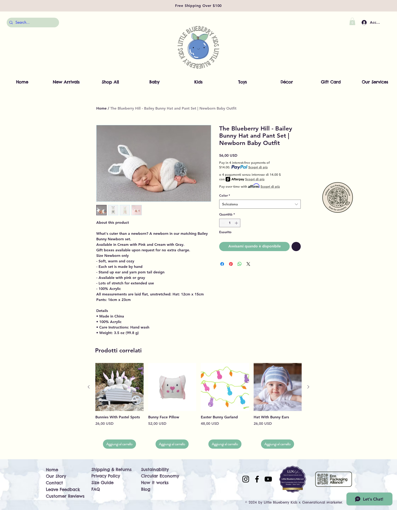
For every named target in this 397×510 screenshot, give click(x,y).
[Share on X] (248, 264)
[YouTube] (268, 479)
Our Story (56, 476)
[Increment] (237, 223)
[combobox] (260, 204)
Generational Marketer (322, 502)
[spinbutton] (230, 223)
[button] (352, 21)
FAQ (95, 489)
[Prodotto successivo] (308, 387)
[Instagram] (245, 479)
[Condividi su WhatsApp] (239, 264)
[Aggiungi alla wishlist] (296, 246)
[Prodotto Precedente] (88, 387)
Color (224, 195)
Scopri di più (258, 167)
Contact (54, 482)
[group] (198, 406)
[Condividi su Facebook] (222, 264)
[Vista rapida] (119, 387)
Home (101, 108)
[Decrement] (223, 223)
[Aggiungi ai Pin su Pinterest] (231, 264)
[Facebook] (256, 479)
